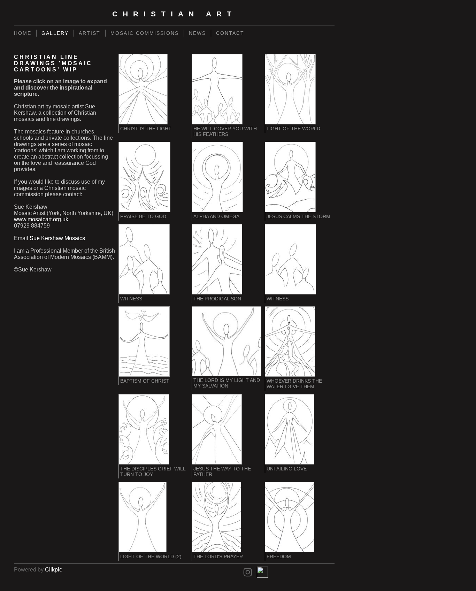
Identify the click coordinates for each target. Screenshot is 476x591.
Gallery (55, 33)
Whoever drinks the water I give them (294, 383)
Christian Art (174, 14)
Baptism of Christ (144, 381)
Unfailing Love (287, 468)
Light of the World (293, 128)
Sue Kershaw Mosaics (57, 238)
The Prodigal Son (217, 298)
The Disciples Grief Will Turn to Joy (152, 471)
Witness (131, 298)
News (197, 33)
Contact (230, 33)
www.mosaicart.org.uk (41, 219)
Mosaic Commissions (144, 33)
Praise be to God (143, 216)
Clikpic (53, 570)
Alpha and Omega (216, 216)
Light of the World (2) (151, 556)
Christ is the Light (145, 128)
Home (22, 33)
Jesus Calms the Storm (298, 216)
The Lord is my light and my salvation (226, 383)
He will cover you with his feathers (225, 131)
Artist (89, 33)
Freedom (279, 556)
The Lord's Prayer (218, 556)
